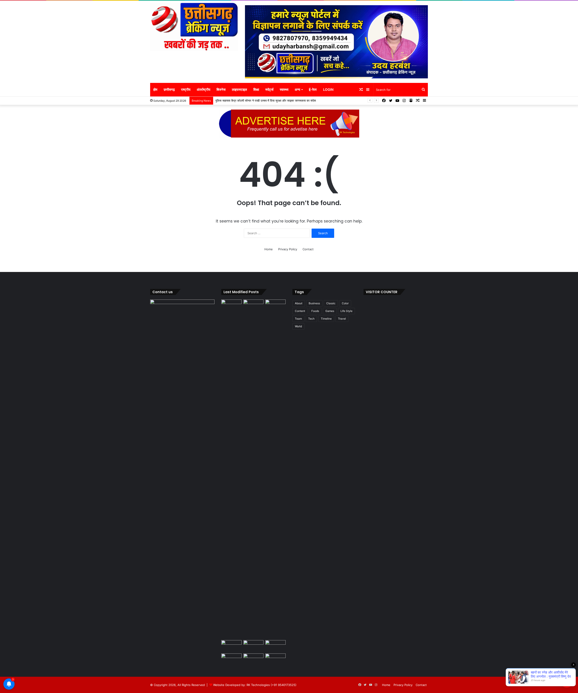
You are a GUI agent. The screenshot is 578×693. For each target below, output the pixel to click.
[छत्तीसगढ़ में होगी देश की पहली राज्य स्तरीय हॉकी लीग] (253, 659)
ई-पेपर (313, 89)
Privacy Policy (287, 249)
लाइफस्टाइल (239, 89)
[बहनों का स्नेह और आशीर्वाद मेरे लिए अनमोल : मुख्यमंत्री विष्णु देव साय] (231, 305)
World (298, 326)
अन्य (297, 89)
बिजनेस (221, 89)
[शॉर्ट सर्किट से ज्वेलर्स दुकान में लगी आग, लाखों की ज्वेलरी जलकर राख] (231, 646)
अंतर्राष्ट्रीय (203, 89)
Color (345, 303)
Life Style (346, 311)
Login (328, 89)
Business (314, 303)
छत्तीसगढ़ (169, 89)
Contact (308, 249)
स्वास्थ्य (284, 89)
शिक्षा (256, 89)
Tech (311, 318)
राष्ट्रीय (185, 89)
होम (155, 89)
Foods (315, 311)
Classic (331, 303)
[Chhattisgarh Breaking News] (194, 27)
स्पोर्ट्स (269, 89)
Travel (342, 318)
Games (329, 311)
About (298, 303)
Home (268, 249)
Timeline (326, 318)
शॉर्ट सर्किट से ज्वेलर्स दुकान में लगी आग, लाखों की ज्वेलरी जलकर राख (252, 100)
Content (300, 311)
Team (298, 318)
